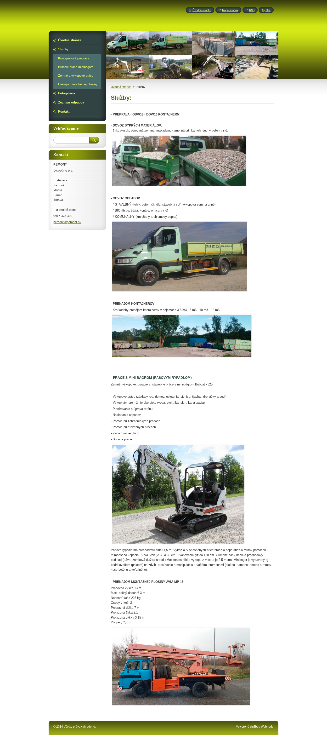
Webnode (267, 726)
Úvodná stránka (121, 87)
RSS (251, 10)
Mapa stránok (230, 10)
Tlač (268, 10)
